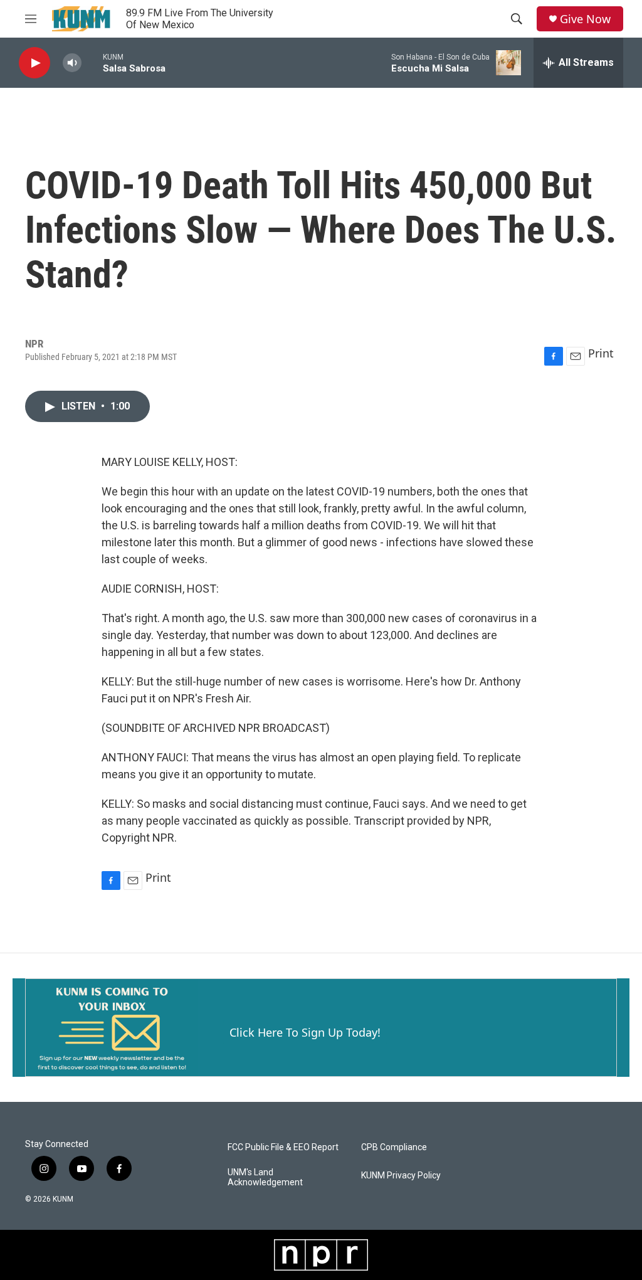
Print (601, 353)
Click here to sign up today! (305, 1032)
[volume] (72, 63)
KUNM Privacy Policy (401, 1175)
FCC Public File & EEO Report (283, 1147)
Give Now (585, 19)
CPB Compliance (394, 1147)
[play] (34, 63)
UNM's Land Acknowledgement (265, 1177)
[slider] (92, 62)
